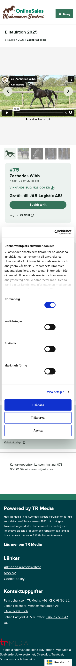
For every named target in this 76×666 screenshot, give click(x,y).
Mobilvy (10, 573)
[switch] (50, 327)
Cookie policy (14, 579)
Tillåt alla (38, 404)
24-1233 (25, 215)
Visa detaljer (55, 392)
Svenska (59, 662)
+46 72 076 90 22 (56, 600)
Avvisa (38, 430)
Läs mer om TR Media (23, 544)
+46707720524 (16, 611)
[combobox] (58, 662)
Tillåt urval (38, 417)
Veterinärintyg (12, 442)
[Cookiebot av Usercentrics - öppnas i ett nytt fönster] (55, 232)
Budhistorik (38, 205)
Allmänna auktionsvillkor (22, 567)
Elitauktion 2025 (14, 39)
